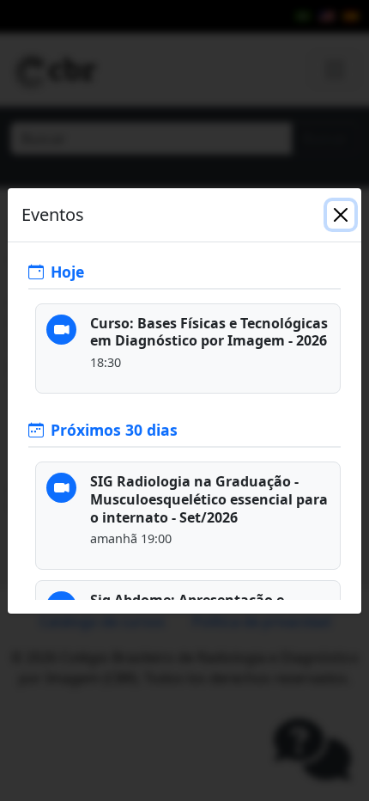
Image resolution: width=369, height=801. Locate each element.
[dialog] (184, 400)
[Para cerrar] (340, 215)
